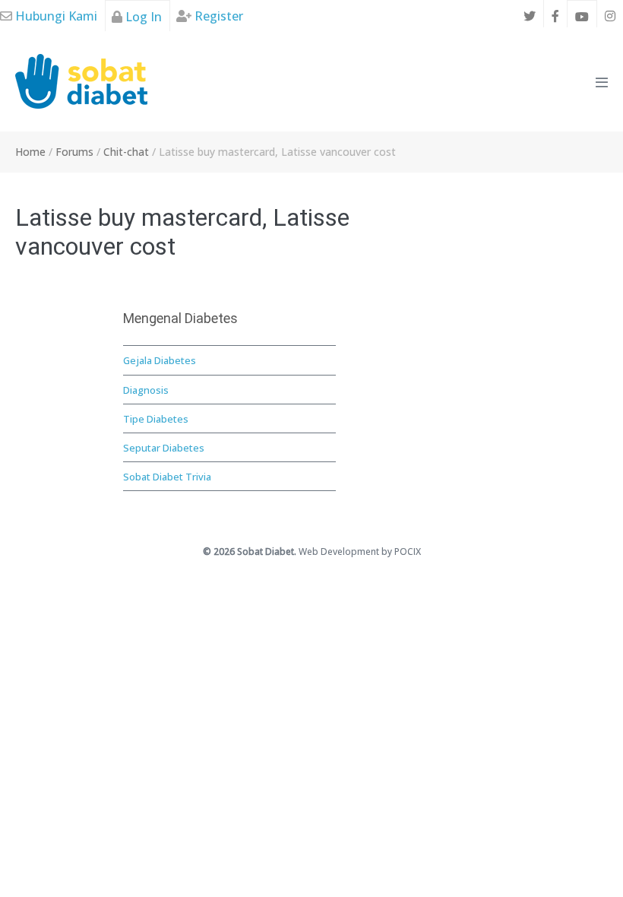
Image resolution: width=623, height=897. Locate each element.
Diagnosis (146, 390)
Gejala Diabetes (159, 360)
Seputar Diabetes (163, 448)
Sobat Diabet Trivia (167, 476)
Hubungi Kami (54, 16)
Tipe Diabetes (155, 419)
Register (217, 16)
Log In (142, 16)
